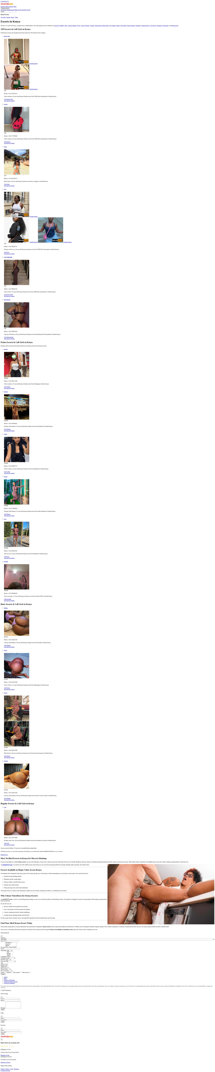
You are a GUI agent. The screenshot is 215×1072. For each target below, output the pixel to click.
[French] (10, 956)
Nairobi (8, 17)
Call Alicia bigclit (8, 337)
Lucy (5, 189)
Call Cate (6, 843)
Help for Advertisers (9, 980)
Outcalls (8, 972)
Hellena (6, 608)
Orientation (4, 958)
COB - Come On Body (83, 25)
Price (2, 941)
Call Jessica (7, 756)
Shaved (3, 969)
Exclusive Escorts (5, 1070)
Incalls (2, 972)
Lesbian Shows (145, 25)
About (5, 977)
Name (2, 949)
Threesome (165, 25)
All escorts (3, 10)
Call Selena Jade (8, 99)
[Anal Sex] (11, 944)
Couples (92, 25)
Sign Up (6, 1)
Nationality (4, 950)
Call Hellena (7, 645)
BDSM (61, 25)
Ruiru (12, 17)
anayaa (6, 104)
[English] (10, 955)
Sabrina (6, 391)
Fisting (118, 25)
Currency (3, 938)
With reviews (25, 972)
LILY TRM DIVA (8, 257)
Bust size (3, 961)
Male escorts (18, 10)
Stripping (159, 25)
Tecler (5, 650)
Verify (2, 1034)
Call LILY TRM (8, 294)
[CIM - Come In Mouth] (11, 947)
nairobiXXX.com (7, 864)
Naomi (5, 476)
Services (3, 947)
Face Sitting (112, 25)
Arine (5, 146)
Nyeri (11, 1069)
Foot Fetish (123, 25)
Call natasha (7, 798)
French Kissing (131, 25)
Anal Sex (56, 25)
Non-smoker (16, 972)
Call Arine (6, 184)
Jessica (5, 693)
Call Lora (6, 556)
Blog (5, 978)
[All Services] (11, 943)
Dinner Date (105, 25)
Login (2, 1)
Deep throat (98, 25)
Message (3, 1008)
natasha (6, 761)
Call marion (7, 386)
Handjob (138, 25)
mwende (6, 561)
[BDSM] (11, 945)
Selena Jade (7, 36)
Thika (16, 17)
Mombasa (16, 1069)
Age (2, 963)
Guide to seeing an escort (10, 981)
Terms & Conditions (9, 983)
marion (6, 349)
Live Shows (153, 25)
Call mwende (7, 599)
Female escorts (5, 8)
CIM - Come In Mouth (70, 25)
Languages (3, 956)
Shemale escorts (26, 10)
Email (2, 999)
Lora (5, 519)
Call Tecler (7, 688)
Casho (5, 434)
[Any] (10, 952)
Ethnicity (3, 959)
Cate (5, 807)
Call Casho (7, 471)
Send (2, 1009)
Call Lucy (6, 252)
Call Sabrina (7, 429)
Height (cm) (4, 966)
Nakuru (7, 1069)
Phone (2, 1000)
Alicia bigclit (7, 299)
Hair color (3, 970)
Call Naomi (7, 514)
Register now (4, 854)
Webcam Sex (174, 25)
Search (3, 974)
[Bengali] (10, 953)
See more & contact (9, 101)
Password (3, 1020)
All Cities (3, 17)
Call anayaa (7, 141)
